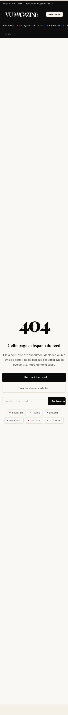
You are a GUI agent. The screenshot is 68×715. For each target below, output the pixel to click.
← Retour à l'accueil (34, 377)
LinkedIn (54, 412)
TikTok (40, 25)
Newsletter (54, 14)
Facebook (54, 25)
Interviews (8, 25)
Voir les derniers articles (34, 388)
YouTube (35, 420)
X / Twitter (55, 420)
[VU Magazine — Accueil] (22, 14)
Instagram (25, 25)
